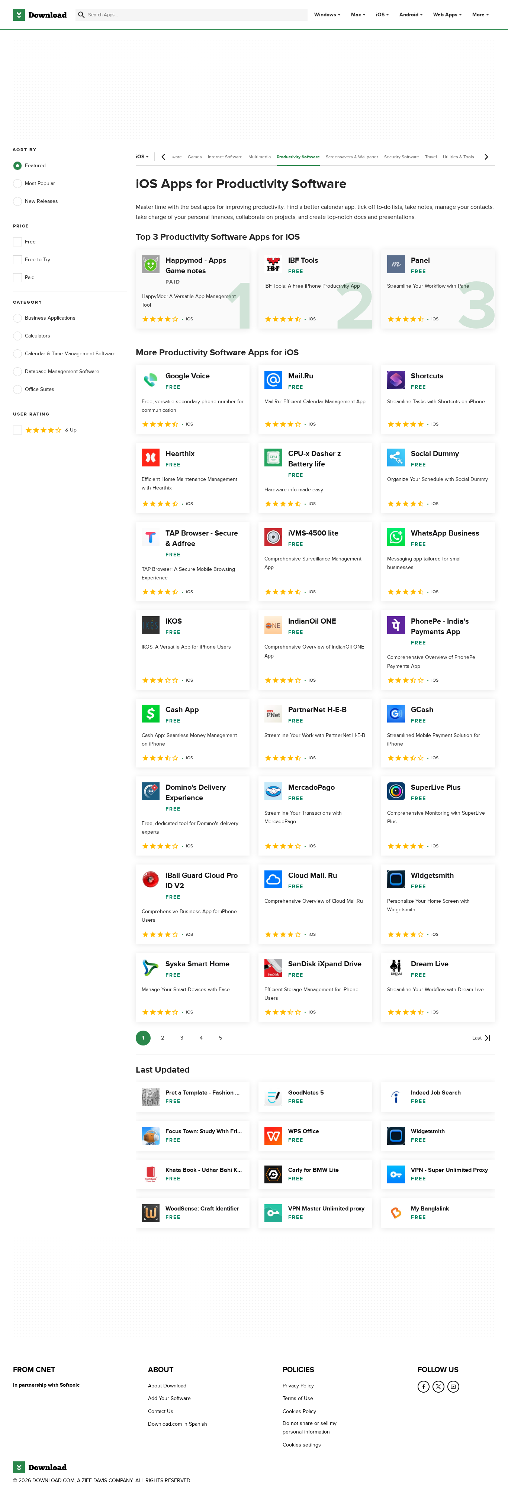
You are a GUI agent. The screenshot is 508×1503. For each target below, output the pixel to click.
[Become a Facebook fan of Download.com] (424, 1387)
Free (30, 242)
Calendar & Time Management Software (70, 353)
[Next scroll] (486, 157)
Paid (30, 277)
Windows (325, 14)
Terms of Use (298, 1399)
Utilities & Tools (458, 156)
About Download (167, 1386)
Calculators (37, 336)
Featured (35, 165)
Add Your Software (169, 1399)
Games (195, 156)
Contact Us (160, 1411)
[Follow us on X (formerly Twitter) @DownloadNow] (438, 1387)
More (478, 15)
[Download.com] (40, 15)
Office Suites (39, 389)
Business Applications (50, 318)
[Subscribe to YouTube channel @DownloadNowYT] (453, 1387)
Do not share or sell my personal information (310, 1427)
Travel (431, 156)
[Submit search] (81, 15)
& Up (71, 430)
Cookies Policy (299, 1411)
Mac (356, 14)
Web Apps (445, 14)
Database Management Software (62, 371)
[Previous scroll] (164, 157)
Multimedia (259, 156)
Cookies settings (302, 1445)
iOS (380, 14)
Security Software (401, 156)
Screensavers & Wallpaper (352, 156)
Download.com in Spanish (177, 1424)
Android (408, 14)
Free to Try (37, 259)
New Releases (41, 201)
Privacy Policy (298, 1386)
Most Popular (40, 183)
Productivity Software (298, 157)
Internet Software (225, 156)
